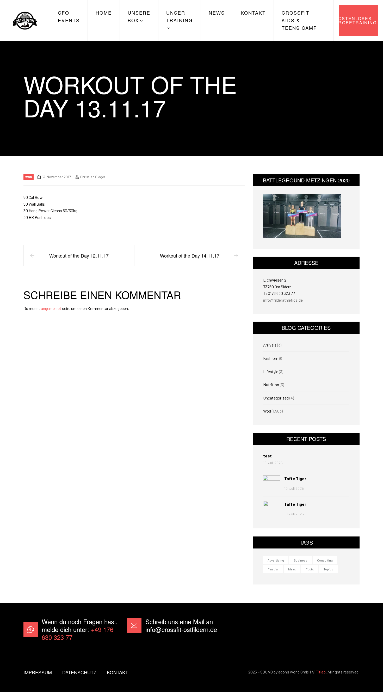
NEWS (217, 12)
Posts (310, 569)
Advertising (276, 560)
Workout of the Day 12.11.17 (79, 255)
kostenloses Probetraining (358, 20)
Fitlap (321, 671)
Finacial (273, 569)
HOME (104, 12)
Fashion (270, 358)
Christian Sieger (92, 177)
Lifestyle (270, 371)
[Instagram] (351, 629)
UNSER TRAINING (179, 16)
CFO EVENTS (69, 16)
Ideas (292, 569)
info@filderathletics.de (283, 299)
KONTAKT (253, 12)
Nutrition (271, 384)
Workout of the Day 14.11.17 (189, 255)
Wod (28, 177)
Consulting (325, 560)
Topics (328, 569)
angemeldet (51, 308)
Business (300, 560)
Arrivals (269, 344)
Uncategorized (276, 397)
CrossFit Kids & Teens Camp (299, 20)
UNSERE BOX (139, 16)
